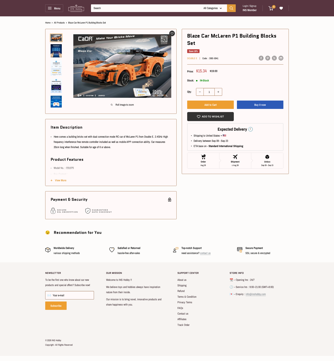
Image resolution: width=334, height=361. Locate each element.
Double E (192, 58)
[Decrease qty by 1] (200, 92)
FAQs (180, 308)
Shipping (181, 285)
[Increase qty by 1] (218, 92)
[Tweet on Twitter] (274, 58)
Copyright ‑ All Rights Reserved (59, 344)
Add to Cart (210, 105)
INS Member (250, 10)
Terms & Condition (186, 297)
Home (47, 22)
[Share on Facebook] (261, 58)
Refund (181, 291)
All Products (59, 22)
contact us (205, 253)
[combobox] (145, 8)
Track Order (183, 325)
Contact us (182, 313)
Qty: (189, 92)
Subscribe (55, 306)
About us (181, 280)
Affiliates (181, 319)
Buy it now (260, 105)
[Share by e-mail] (281, 58)
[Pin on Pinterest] (267, 58)
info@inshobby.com (256, 294)
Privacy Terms (184, 302)
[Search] (231, 8)
